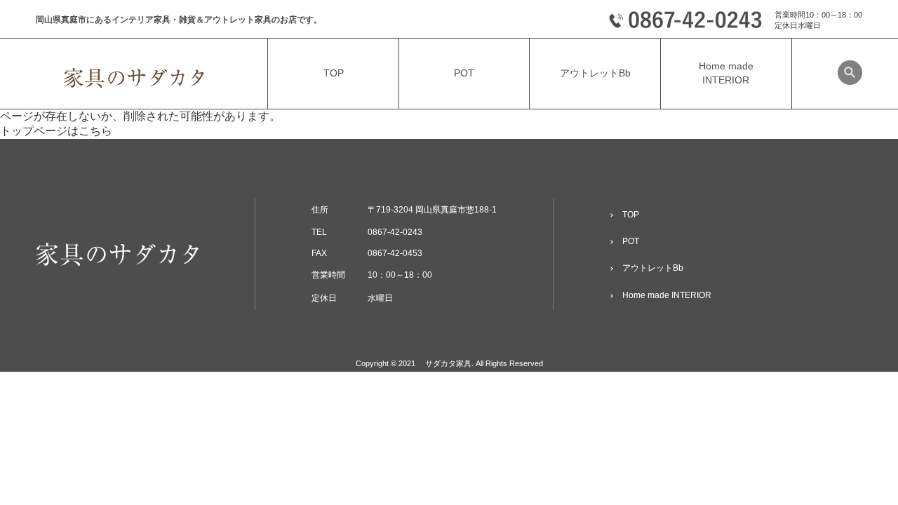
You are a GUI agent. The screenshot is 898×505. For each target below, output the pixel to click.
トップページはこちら (56, 131)
